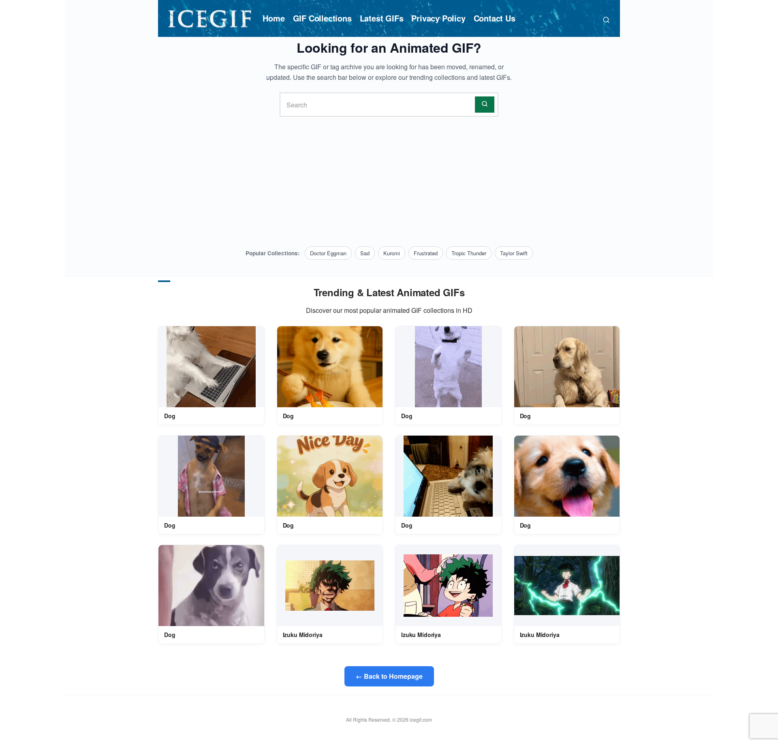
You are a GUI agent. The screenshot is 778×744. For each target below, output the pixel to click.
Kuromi (391, 253)
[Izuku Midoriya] (329, 585)
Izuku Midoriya (303, 635)
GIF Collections (322, 18)
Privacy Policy (438, 18)
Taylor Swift (514, 253)
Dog (169, 416)
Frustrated (426, 253)
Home (273, 18)
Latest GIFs (382, 18)
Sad (365, 253)
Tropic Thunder (468, 253)
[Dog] (211, 367)
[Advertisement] (389, 181)
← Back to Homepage (389, 676)
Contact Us (494, 18)
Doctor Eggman (328, 253)
